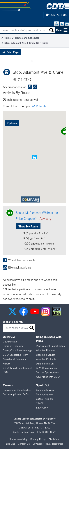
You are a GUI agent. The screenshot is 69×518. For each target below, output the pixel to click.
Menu (59, 30)
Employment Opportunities (17, 390)
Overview (9, 337)
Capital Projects (44, 398)
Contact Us (58, 15)
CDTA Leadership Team (15, 354)
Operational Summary (14, 359)
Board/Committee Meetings (17, 350)
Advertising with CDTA (48, 376)
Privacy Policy (38, 439)
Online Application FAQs (16, 394)
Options (12, 123)
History (6, 363)
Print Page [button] (13, 52)
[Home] (58, 6)
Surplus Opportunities (47, 372)
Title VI (39, 403)
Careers (8, 385)
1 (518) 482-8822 (46, 432)
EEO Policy (42, 407)
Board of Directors (13, 346)
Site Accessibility (18, 439)
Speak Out (42, 385)
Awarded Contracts (46, 359)
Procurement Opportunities (50, 346)
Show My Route (28, 226)
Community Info (44, 394)
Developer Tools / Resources (48, 443)
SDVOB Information (46, 368)
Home (7, 37)
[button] (12, 311)
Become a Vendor (45, 354)
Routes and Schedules (27, 37)
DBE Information (45, 363)
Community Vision (45, 390)
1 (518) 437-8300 (41, 427)
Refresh (41, 106)
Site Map (10, 443)
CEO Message (10, 341)
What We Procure (45, 350)
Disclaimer (54, 439)
